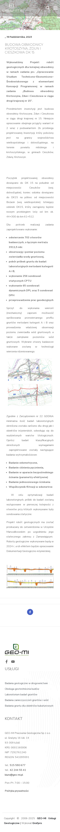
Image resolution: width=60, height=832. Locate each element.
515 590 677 (17, 765)
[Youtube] (13, 661)
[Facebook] (30, 612)
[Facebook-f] (6, 661)
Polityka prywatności (16, 791)
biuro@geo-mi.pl (14, 775)
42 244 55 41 (18, 770)
